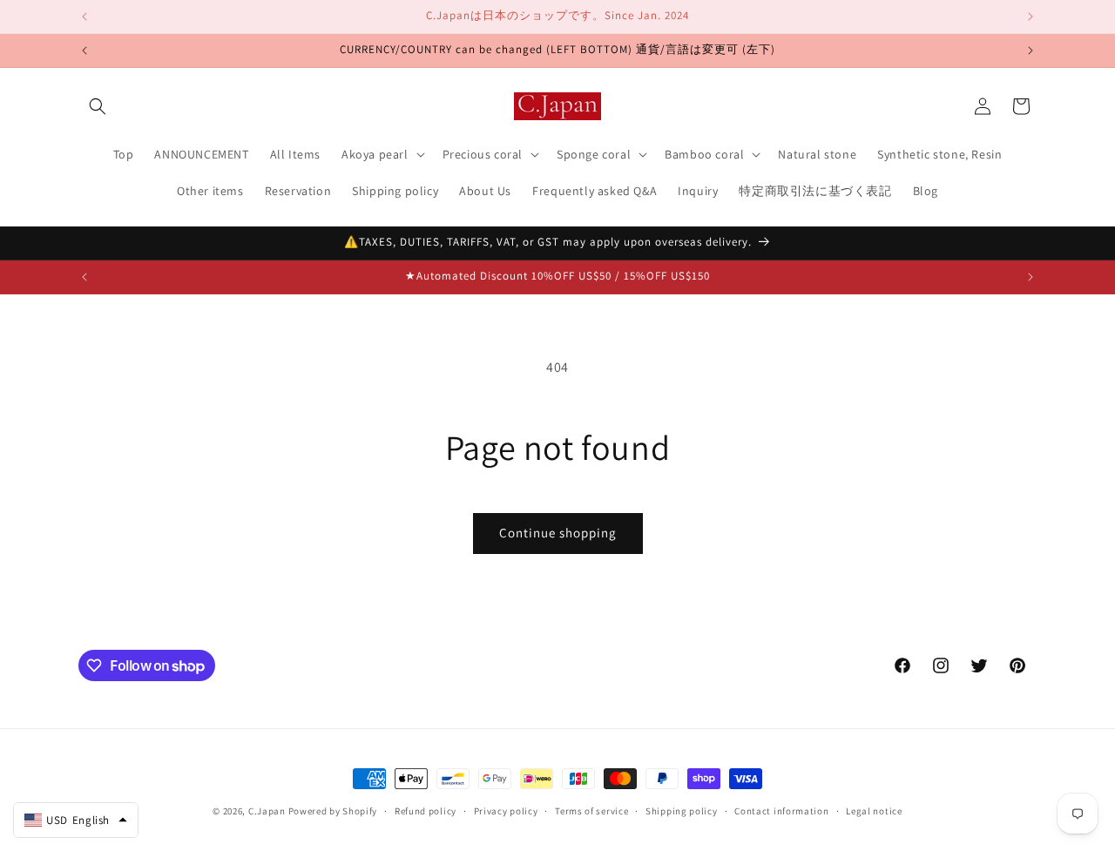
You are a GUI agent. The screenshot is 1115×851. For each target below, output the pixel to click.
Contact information (781, 811)
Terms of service (591, 811)
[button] (97, 106)
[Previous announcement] (84, 16)
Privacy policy (506, 811)
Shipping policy (681, 811)
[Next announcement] (1030, 16)
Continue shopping (558, 532)
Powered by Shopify (333, 811)
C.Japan (267, 811)
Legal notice (874, 811)
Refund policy (425, 811)
